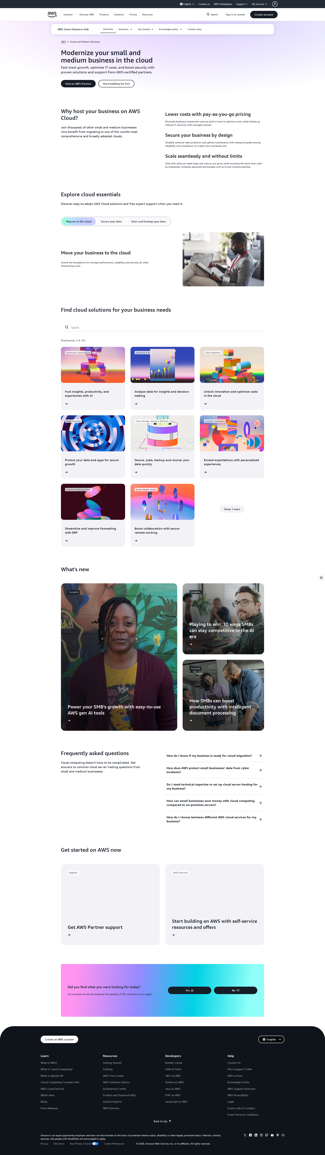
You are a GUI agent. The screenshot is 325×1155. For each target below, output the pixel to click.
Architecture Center (114, 1088)
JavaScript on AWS (176, 1101)
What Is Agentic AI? (52, 1075)
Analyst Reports (112, 1101)
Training (108, 1069)
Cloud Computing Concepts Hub (60, 1082)
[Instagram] (261, 1135)
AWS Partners (111, 1108)
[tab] (79, 221)
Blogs (44, 1101)
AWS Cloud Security (52, 1088)
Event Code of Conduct (241, 1108)
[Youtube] (272, 1135)
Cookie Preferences (114, 1143)
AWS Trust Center (113, 1075)
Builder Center (173, 1062)
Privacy (44, 1143)
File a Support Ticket (240, 1069)
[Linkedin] (256, 1135)
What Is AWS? (49, 1062)
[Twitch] (266, 1135)
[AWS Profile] (275, 4)
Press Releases (49, 1108)
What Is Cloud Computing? (57, 1069)
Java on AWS (172, 1088)
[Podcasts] (277, 1135)
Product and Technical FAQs (119, 1095)
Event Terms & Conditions (243, 1114)
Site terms (58, 1143)
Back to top (160, 1121)
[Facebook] (250, 1135)
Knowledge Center (239, 1082)
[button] (87, 14)
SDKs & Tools (173, 1069)
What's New (48, 1095)
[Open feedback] (321, 578)
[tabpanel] (162, 259)
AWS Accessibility (238, 1095)
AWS (63, 41)
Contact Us (234, 1062)
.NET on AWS (173, 1075)
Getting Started (112, 1062)
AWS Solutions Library (116, 1082)
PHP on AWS (172, 1095)
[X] (245, 1135)
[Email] (283, 1135)
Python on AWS (174, 1082)
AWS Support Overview (241, 1088)
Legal (231, 1101)
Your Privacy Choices (80, 1143)
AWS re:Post (235, 1075)
